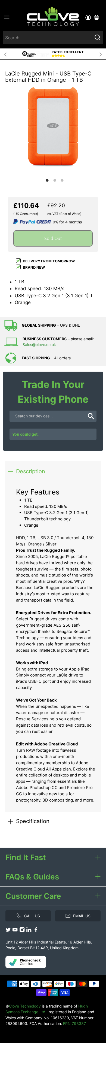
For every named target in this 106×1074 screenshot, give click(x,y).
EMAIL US (82, 916)
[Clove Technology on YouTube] (15, 931)
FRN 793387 (74, 1023)
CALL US (32, 916)
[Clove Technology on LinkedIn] (29, 931)
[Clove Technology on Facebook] (36, 931)
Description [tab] (30, 471)
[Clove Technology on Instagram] (22, 931)
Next (100, 54)
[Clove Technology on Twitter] (8, 931)
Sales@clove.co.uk (39, 344)
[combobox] (47, 37)
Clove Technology (25, 1006)
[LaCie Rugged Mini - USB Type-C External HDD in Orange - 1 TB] (53, 128)
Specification (32, 821)
